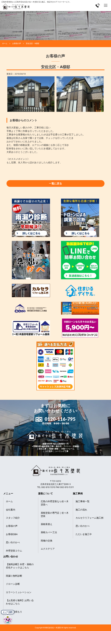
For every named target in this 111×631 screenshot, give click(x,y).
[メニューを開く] (105, 5)
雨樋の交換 (46, 540)
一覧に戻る (55, 183)
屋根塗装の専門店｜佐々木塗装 (55, 514)
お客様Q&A (12, 534)
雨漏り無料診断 (14, 575)
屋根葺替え (46, 524)
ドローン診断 (13, 583)
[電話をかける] (97, 5)
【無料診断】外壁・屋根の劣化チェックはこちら (20, 566)
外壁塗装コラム (14, 550)
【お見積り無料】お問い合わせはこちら (20, 602)
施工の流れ (81, 509)
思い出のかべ (13, 542)
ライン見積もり (14, 611)
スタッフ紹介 (13, 517)
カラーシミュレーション (18, 592)
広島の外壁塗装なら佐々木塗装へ (55, 503)
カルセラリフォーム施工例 (89, 517)
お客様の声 (11, 525)
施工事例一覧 (82, 501)
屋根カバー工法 (49, 532)
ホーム (9, 501)
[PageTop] (107, 621)
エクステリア (48, 548)
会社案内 (10, 509)
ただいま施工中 (84, 534)
